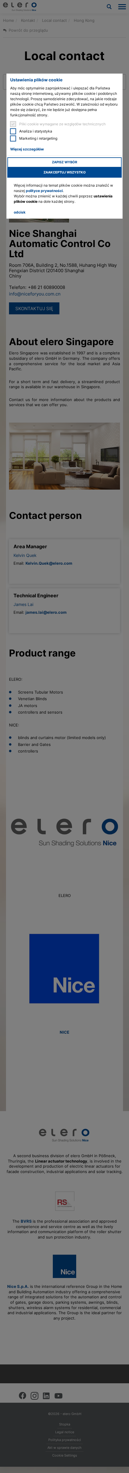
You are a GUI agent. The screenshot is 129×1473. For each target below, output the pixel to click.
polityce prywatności (44, 190)
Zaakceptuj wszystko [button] (65, 172)
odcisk (20, 212)
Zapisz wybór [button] (64, 162)
